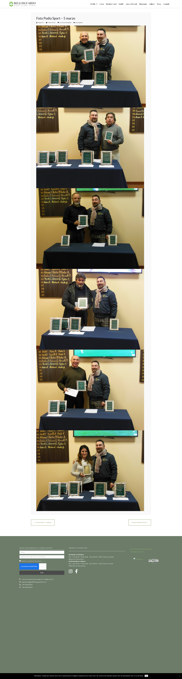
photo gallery (79, 22)
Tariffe (121, 4)
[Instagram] (71, 571)
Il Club (92, 4)
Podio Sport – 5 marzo (43, 522)
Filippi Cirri (41, 22)
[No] (179, 676)
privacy (44, 561)
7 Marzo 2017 (52, 22)
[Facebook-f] (76, 571)
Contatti (166, 4)
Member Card (111, 4)
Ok (146, 676)
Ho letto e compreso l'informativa (33, 561)
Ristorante (143, 4)
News (159, 4)
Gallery (152, 4)
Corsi (102, 4)
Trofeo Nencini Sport (139, 522)
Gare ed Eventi (131, 4)
